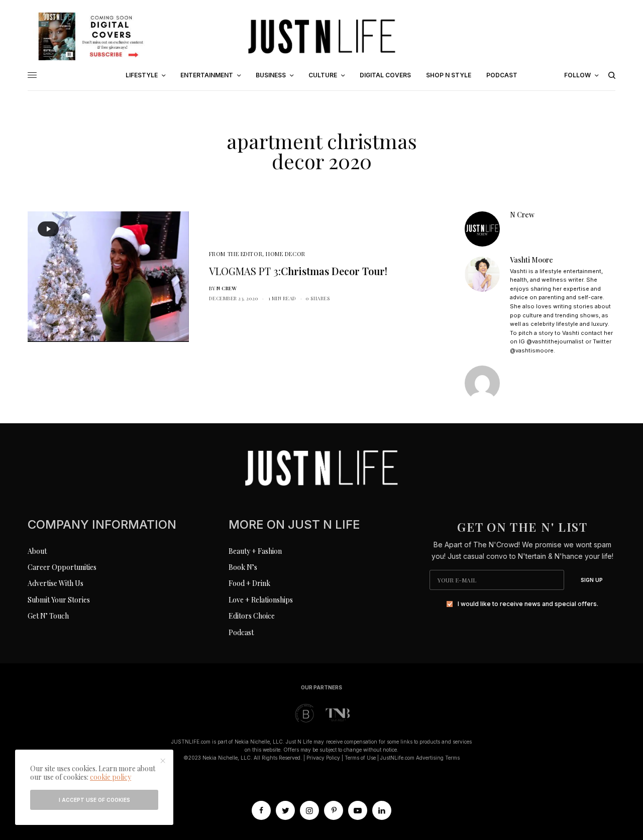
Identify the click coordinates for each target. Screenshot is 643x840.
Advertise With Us (55, 583)
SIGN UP (592, 580)
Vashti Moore (531, 260)
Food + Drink (249, 583)
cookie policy (110, 777)
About (37, 551)
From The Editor (235, 254)
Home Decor (285, 254)
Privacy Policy (323, 758)
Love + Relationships (261, 600)
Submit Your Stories (59, 600)
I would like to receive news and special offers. (528, 604)
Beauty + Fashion (255, 551)
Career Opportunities (62, 567)
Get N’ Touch (48, 616)
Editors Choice (252, 616)
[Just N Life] (321, 36)
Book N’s (243, 567)
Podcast (241, 632)
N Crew (227, 288)
